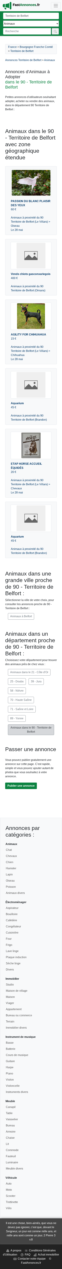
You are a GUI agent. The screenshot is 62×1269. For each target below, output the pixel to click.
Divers (10, 969)
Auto (9, 1183)
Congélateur (13, 926)
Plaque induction (16, 957)
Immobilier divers (16, 1027)
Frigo (9, 944)
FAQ (26, 1254)
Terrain (10, 1021)
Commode (12, 1150)
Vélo (9, 1208)
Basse (10, 1042)
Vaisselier (12, 1119)
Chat (9, 849)
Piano (9, 1073)
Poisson (11, 886)
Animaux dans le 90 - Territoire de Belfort (31, 729)
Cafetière (11, 920)
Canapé (11, 1107)
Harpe (9, 1067)
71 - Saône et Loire (21, 709)
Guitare (10, 1061)
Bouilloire (12, 914)
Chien (9, 862)
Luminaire (12, 1162)
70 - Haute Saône (21, 699)
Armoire (11, 1131)
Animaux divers (15, 892)
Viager (10, 1003)
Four (9, 938)
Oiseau (10, 880)
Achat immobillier (48, 1254)
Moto (9, 1189)
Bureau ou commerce (19, 1015)
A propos (15, 1250)
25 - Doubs (17, 681)
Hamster (11, 868)
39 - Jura (36, 681)
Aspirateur (12, 908)
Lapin (9, 874)
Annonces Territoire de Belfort (23, 60)
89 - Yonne (16, 718)
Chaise (10, 1137)
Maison (10, 996)
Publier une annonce (21, 785)
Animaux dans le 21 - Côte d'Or (29, 672)
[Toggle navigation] (56, 5)
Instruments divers (17, 1091)
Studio (10, 984)
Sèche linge (13, 963)
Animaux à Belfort (21, 616)
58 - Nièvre (17, 690)
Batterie (10, 1048)
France (12, 46)
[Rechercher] (55, 31)
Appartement (14, 1009)
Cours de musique (17, 1055)
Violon (10, 1079)
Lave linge (12, 951)
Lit (7, 1143)
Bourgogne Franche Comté (36, 46)
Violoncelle (13, 1085)
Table (9, 1113)
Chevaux (11, 856)
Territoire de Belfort (21, 51)
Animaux (49, 60)
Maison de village (16, 990)
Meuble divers (14, 1168)
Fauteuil (11, 1156)
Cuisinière (12, 932)
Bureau (10, 1125)
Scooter (10, 1195)
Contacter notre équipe (31, 1258)
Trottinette (12, 1202)
